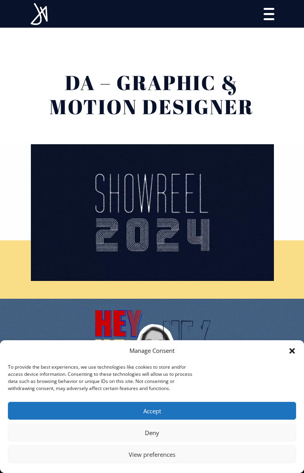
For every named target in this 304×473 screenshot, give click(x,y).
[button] (292, 351)
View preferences (152, 454)
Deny (152, 433)
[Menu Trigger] (269, 13)
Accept (152, 411)
